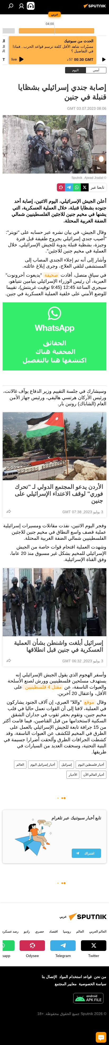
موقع (89, 702)
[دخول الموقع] (21, 6)
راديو (27, 931)
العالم (20, 764)
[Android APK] (88, 999)
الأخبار (73, 775)
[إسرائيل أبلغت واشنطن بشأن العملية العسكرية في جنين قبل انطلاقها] (54, 602)
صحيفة (51, 275)
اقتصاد (53, 931)
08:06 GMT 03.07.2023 (86, 108)
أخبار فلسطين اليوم (91, 764)
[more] (8, 511)
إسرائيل (66, 764)
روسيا (67, 931)
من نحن (100, 977)
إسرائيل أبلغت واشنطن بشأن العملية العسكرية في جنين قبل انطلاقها (58, 646)
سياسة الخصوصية (92, 984)
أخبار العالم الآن (93, 775)
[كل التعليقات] (101, 1037)
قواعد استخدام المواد (75, 977)
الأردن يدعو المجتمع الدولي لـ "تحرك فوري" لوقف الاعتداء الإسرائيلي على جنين (59, 493)
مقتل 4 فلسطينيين (43, 687)
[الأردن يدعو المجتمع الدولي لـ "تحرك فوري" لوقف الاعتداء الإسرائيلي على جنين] (54, 446)
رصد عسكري (10, 931)
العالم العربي (97, 931)
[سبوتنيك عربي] (95, 8)
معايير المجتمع (66, 984)
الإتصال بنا (49, 977)
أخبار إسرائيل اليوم (42, 764)
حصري (39, 931)
